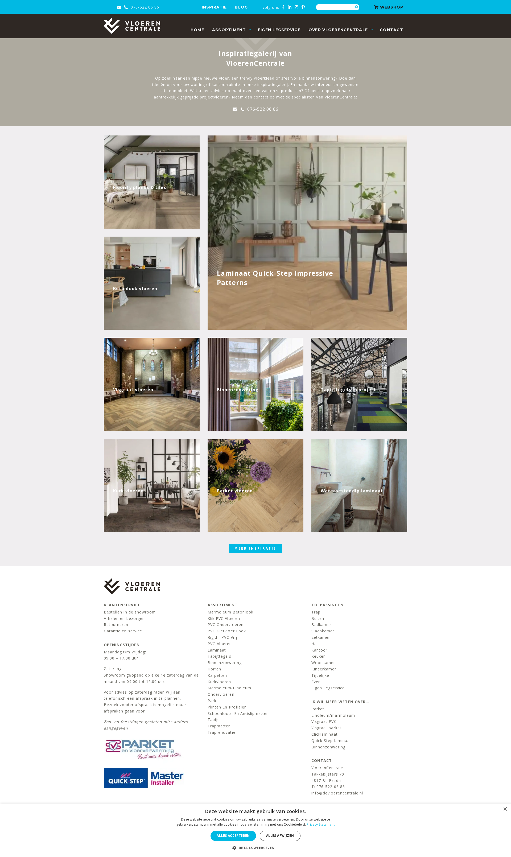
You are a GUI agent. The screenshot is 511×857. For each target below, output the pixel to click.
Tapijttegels (219, 656)
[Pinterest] (303, 7)
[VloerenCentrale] (132, 26)
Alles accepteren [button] (233, 835)
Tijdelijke (320, 675)
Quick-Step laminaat (331, 740)
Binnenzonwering (225, 662)
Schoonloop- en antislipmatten (238, 713)
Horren (214, 668)
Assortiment (229, 29)
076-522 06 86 (144, 7)
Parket (214, 700)
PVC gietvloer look (227, 630)
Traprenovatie (222, 732)
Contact (391, 29)
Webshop (391, 7)
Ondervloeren (221, 694)
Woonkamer (323, 662)
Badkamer (321, 624)
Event (316, 681)
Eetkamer (320, 637)
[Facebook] (283, 7)
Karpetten (217, 675)
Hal (314, 643)
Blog (241, 7)
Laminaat (217, 650)
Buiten (317, 618)
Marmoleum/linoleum (229, 687)
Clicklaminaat (324, 734)
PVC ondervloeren (226, 624)
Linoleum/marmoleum (333, 715)
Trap (315, 612)
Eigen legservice (279, 29)
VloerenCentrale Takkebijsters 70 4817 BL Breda (327, 774)
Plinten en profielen (227, 707)
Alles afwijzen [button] (280, 835)
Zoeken (357, 7)
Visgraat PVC (324, 721)
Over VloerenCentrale (338, 29)
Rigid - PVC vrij (222, 637)
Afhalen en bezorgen (124, 618)
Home (197, 29)
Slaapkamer (323, 630)
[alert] (255, 830)
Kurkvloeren (219, 681)
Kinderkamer (323, 668)
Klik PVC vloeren (224, 618)
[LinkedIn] (290, 7)
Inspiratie (214, 7)
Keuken (318, 656)
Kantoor (319, 650)
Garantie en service (123, 630)
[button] (255, 848)
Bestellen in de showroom (130, 612)
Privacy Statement (321, 824)
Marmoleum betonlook (230, 612)
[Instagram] (297, 7)
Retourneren (116, 624)
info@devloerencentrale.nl (337, 793)
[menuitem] (197, 30)
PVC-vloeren (220, 643)
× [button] (505, 809)
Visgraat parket (326, 727)
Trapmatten (219, 725)
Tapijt (213, 719)
